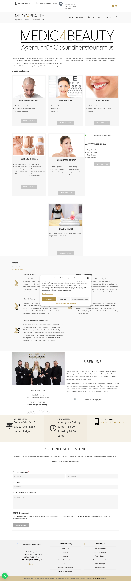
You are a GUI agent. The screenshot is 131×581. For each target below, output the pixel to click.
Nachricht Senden (21, 525)
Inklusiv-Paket (100, 567)
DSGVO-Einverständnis (21, 513)
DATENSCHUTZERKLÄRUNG (42, 578)
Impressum (73, 303)
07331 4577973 (24, 3)
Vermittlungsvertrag (65, 567)
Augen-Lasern (100, 556)
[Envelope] (33, 412)
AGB (65, 564)
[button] (88, 278)
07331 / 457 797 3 (112, 422)
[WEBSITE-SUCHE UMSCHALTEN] (117, 17)
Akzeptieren (49, 299)
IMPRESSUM (27, 578)
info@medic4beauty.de (48, 3)
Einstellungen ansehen (80, 299)
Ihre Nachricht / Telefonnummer (25, 492)
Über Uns (65, 548)
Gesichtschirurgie (100, 552)
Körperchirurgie (99, 548)
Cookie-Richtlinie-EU (85, 578)
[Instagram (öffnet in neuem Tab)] (116, 6)
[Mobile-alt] (29, 412)
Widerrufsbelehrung (65, 571)
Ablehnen (63, 299)
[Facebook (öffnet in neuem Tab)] (113, 6)
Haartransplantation (100, 560)
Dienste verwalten (47, 294)
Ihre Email (17, 482)
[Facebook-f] (38, 412)
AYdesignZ (104, 578)
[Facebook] (29, 564)
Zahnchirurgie (100, 564)
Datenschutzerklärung (62, 303)
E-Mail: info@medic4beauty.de (38, 405)
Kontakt (65, 552)
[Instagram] (43, 412)
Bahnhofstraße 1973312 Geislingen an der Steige (71, 6)
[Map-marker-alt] (48, 412)
